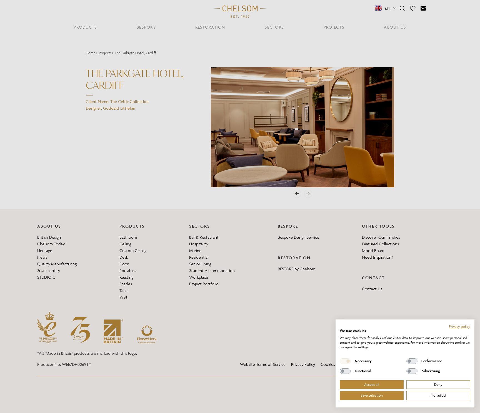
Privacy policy (459, 326)
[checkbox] (345, 361)
